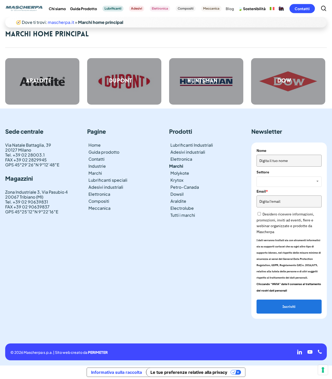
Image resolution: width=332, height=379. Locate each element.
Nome (261, 150)
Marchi (95, 173)
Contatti (96, 159)
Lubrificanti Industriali (191, 145)
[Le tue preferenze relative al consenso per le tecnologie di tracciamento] (323, 370)
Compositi (98, 201)
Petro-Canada (184, 187)
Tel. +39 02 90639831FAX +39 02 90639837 (27, 204)
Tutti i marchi (182, 215)
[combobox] (289, 182)
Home (94, 145)
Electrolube (182, 208)
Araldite (178, 201)
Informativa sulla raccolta (116, 372)
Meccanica (99, 208)
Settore (263, 172)
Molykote (179, 173)
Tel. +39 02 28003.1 (25, 155)
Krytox (176, 180)
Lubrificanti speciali (107, 180)
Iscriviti (288, 306)
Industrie (97, 166)
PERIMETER (98, 352)
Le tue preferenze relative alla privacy (188, 372)
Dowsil (177, 194)
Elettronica (99, 194)
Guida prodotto (103, 152)
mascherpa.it (61, 22)
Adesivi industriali (105, 187)
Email (262, 191)
